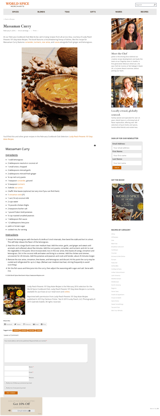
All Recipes (114, 237)
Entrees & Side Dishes (118, 256)
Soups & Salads (116, 298)
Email (31, 372)
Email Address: (118, 144)
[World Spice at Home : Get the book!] (127, 220)
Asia (112, 240)
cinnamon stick (15, 194)
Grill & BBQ (114, 266)
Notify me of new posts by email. (16, 388)
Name (31, 367)
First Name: (117, 151)
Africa (113, 234)
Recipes (144, 12)
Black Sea (114, 244)
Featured (114, 263)
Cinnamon (16, 330)
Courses (114, 253)
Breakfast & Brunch (117, 247)
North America (116, 285)
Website (31, 378)
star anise (46, 42)
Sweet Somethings (117, 304)
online (67, 292)
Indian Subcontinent (118, 272)
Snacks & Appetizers (117, 295)
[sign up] (29, 411)
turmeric (37, 42)
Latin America (115, 275)
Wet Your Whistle (116, 310)
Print (35, 31)
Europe (113, 259)
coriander (29, 42)
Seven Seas (115, 291)
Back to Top (153, 408)
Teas (67, 12)
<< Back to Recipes (9, 19)
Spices (15, 12)
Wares (118, 12)
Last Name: (117, 159)
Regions (113, 288)
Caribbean (114, 250)
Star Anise (31, 330)
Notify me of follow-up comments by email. (19, 383)
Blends (41, 12)
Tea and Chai (115, 307)
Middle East (115, 282)
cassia (57, 42)
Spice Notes (115, 301)
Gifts (93, 12)
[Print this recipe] (95, 147)
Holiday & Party (116, 269)
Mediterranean (116, 279)
